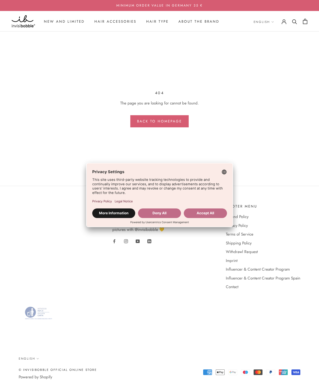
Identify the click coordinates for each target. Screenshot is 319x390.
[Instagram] (126, 240)
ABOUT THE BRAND (198, 21)
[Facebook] (114, 240)
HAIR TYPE (157, 21)
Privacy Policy (237, 225)
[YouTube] (138, 240)
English (262, 22)
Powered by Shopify (35, 377)
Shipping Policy (239, 243)
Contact (232, 287)
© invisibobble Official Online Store (58, 370)
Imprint (231, 260)
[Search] (294, 21)
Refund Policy (237, 216)
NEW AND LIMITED (64, 21)
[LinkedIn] (149, 240)
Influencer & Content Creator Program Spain (263, 278)
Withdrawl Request (242, 251)
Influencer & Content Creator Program (258, 269)
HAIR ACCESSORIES (115, 21)
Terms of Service (239, 234)
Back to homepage (159, 121)
